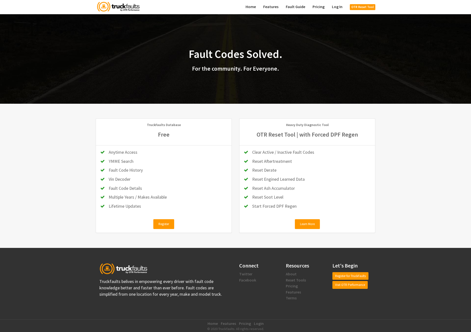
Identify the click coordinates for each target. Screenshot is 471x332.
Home (251, 6)
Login (259, 323)
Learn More (307, 224)
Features (270, 6)
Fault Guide (295, 6)
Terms (291, 297)
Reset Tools (296, 280)
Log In (337, 6)
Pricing (319, 6)
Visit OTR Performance (350, 285)
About (291, 273)
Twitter (245, 273)
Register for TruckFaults (350, 276)
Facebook (247, 280)
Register (163, 224)
